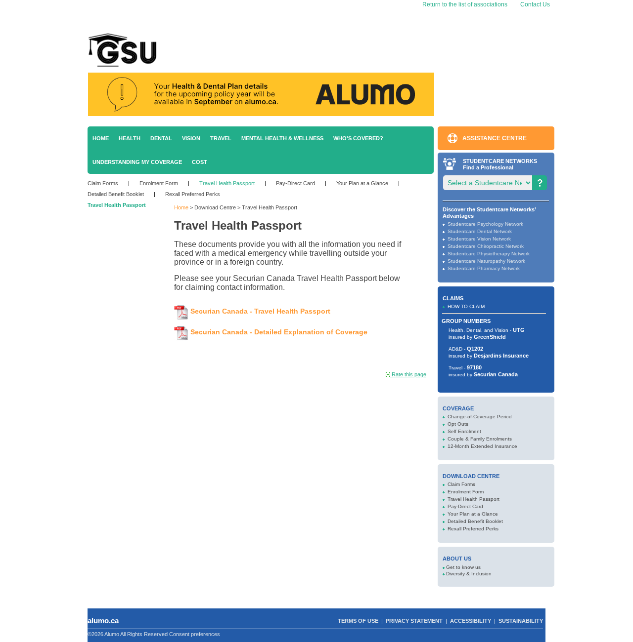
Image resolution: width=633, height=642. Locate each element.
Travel (220, 138)
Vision (191, 138)
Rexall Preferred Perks (192, 194)
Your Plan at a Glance (362, 183)
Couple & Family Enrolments (480, 438)
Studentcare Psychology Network (485, 224)
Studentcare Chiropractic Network (486, 246)
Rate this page (408, 374)
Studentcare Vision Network (479, 238)
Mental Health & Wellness (282, 138)
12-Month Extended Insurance (482, 446)
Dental (161, 138)
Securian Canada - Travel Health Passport (260, 311)
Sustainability (520, 621)
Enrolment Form (158, 183)
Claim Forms (103, 183)
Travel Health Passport (227, 183)
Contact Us (535, 4)
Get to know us (463, 567)
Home (100, 138)
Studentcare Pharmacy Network (484, 268)
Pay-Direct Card (295, 183)
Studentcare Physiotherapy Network (489, 253)
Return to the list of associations (464, 4)
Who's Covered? (358, 138)
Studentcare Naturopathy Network (486, 261)
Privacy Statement (414, 621)
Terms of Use (358, 621)
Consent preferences (194, 634)
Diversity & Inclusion (469, 573)
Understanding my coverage (137, 162)
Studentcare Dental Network (480, 231)
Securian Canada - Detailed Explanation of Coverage (278, 332)
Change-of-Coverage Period (480, 416)
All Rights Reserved (144, 634)
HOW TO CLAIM (466, 306)
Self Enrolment (464, 431)
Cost (199, 162)
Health (129, 138)
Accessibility (470, 621)
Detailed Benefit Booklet (116, 194)
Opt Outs (458, 424)
